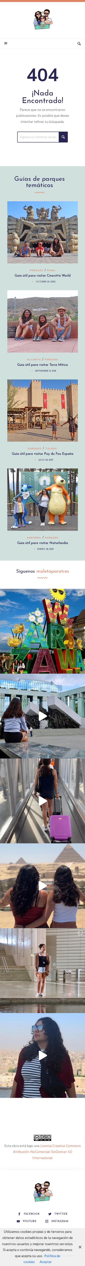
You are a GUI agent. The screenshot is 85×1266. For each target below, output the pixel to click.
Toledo (51, 448)
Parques (36, 270)
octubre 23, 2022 (45, 282)
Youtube (30, 1221)
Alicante (34, 359)
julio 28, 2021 (45, 460)
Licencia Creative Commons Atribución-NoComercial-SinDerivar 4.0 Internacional (47, 1152)
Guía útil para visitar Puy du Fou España (42, 454)
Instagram (59, 1221)
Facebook (32, 1214)
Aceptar (46, 1262)
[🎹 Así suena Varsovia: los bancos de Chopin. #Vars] (42, 716)
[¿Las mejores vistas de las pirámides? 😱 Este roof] (42, 885)
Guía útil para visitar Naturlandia (42, 543)
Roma (51, 270)
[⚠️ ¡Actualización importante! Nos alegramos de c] (42, 970)
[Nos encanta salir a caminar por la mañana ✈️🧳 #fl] (42, 800)
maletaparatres (52, 571)
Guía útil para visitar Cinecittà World (43, 275)
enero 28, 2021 (45, 549)
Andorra (34, 537)
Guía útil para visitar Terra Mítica (42, 365)
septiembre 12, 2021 (45, 371)
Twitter (60, 1214)
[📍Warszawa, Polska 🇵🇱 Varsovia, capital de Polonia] (42, 631)
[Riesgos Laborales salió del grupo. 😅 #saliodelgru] (42, 1055)
